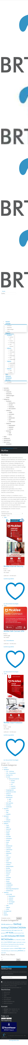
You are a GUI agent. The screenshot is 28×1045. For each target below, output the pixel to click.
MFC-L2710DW (22, 939)
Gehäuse (8, 793)
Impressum (7, 994)
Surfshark (8, 887)
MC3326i (20, 936)
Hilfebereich (7, 438)
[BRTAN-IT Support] (9, 1027)
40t (4, 924)
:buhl (7, 825)
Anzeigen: (3, 515)
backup (17, 924)
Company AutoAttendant (6, 930)
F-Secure (8, 857)
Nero (7, 875)
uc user (23, 948)
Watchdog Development (12, 888)
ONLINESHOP (7, 440)
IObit (7, 861)
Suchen (19, 918)
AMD (10, 799)
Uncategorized (7, 911)
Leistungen (8, 323)
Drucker (11, 340)
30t (2, 924)
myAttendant (19, 942)
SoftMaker (8, 883)
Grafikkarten (9, 795)
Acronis (8, 831)
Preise (7, 397)
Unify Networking (4, 950)
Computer (9, 325)
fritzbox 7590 (19, 930)
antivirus (8, 924)
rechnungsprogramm (5, 948)
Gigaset (8, 907)
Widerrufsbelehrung (9, 1001)
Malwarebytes (9, 866)
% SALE (5, 767)
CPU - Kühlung (10, 771)
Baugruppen (12, 363)
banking (4, 927)
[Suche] (16, 293)
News (5, 436)
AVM (10, 370)
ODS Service (5, 944)
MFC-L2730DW (4, 942)
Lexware (8, 864)
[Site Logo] (4, 1035)
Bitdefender (12, 355)
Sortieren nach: (5, 511)
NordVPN (8, 877)
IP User (22, 933)
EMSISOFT (8, 853)
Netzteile (8, 805)
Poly (7, 812)
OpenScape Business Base (13, 944)
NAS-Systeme (12, 408)
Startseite (6, 388)
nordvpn (24, 942)
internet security (17, 933)
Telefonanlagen (10, 329)
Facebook (3, 1018)
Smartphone (7, 821)
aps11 (12, 924)
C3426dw (21, 927)
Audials (8, 840)
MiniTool (8, 872)
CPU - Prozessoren (11, 773)
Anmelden (9, 382)
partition (8, 946)
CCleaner (8, 847)
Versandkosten (10, 640)
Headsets (11, 365)
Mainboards (9, 797)
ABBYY (7, 827)
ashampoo (11, 352)
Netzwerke (9, 327)
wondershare (9, 890)
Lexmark (13, 788)
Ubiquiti (8, 820)
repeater (11, 948)
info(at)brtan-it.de (11, 1012)
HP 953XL (10, 932)
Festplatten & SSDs (11, 792)
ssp (19, 948)
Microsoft (8, 870)
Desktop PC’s (12, 403)
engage (15, 930)
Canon (12, 782)
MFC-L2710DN (16, 939)
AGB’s (5, 996)
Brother (13, 780)
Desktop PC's (9, 775)
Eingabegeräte (10, 790)
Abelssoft (8, 829)
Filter (18, 959)
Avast (10, 354)
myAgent (14, 942)
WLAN (10, 372)
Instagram (9, 1018)
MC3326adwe (10, 936)
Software (9, 348)
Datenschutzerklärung (7, 987)
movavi (8, 874)
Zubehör (8, 814)
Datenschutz (7, 992)
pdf (18, 946)
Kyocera (13, 786)
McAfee (8, 868)
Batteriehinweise (8, 1003)
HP (12, 784)
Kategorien (8, 333)
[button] (3, 291)
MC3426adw (7, 939)
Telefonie (9, 361)
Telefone (11, 900)
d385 (13, 930)
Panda (7, 881)
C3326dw (12, 927)
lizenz (2, 936)
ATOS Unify (9, 894)
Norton (8, 879)
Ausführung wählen (9, 578)
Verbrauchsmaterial (14, 779)
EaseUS (8, 851)
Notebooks (11, 342)
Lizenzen (11, 367)
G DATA (8, 859)
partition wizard (13, 946)
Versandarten (7, 999)
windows (20, 950)
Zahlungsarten (7, 997)
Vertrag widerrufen (14, 1040)
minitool (9, 942)
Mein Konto (8, 380)
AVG (7, 844)
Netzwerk (9, 368)
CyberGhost (9, 849)
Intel (10, 801)
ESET (10, 357)
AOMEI (11, 350)
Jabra (7, 810)
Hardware (9, 335)
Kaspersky (8, 862)
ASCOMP (8, 836)
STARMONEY (12, 359)
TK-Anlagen (12, 902)
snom (7, 909)
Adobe (7, 833)
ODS (2, 944)
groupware (3, 933)
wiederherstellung (14, 950)
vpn (9, 950)
